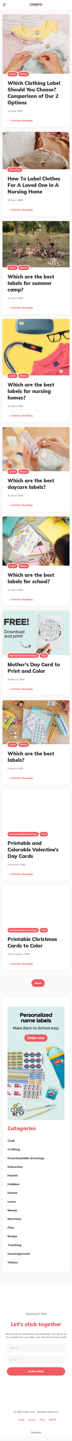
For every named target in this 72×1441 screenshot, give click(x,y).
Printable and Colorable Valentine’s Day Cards (33, 849)
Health (13, 1175)
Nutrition (14, 1219)
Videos (13, 1262)
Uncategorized (19, 1254)
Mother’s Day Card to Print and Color (34, 667)
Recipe (12, 1236)
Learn (12, 74)
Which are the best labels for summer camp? (31, 283)
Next (38, 983)
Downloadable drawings (23, 655)
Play (43, 655)
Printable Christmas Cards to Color (32, 942)
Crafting (14, 1149)
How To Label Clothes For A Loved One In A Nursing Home (34, 185)
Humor (13, 1193)
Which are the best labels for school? (31, 578)
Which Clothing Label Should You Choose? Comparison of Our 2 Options (34, 93)
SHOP (52, 1419)
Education (15, 169)
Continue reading (21, 120)
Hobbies (13, 1184)
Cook (11, 1141)
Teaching (14, 1245)
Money (23, 74)
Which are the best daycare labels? (31, 483)
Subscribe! (36, 1371)
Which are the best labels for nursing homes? (31, 391)
